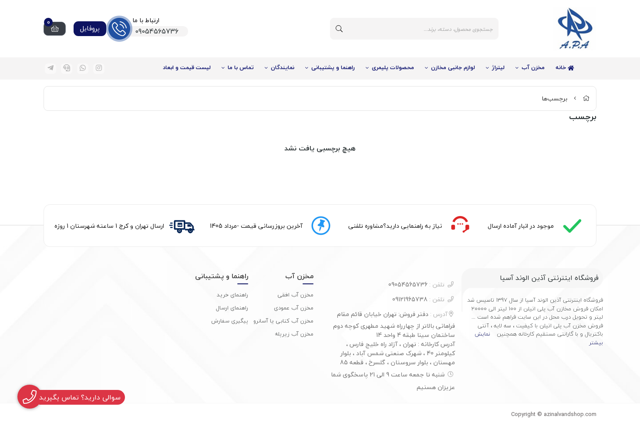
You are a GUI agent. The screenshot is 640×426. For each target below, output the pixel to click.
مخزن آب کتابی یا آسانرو (283, 321)
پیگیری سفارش (229, 321)
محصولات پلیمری (393, 67)
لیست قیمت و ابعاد (187, 67)
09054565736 (416, 284)
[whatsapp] (82, 69)
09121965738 (418, 299)
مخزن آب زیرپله (294, 334)
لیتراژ (498, 67)
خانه (562, 67)
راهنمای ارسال (232, 308)
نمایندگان (282, 67)
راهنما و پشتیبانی (333, 67)
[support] (66, 69)
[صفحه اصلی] (586, 98)
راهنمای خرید (232, 295)
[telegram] (50, 69)
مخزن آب (533, 67)
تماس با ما (241, 67)
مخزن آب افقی (295, 295)
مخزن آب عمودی (293, 308)
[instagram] (98, 69)
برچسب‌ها (554, 98)
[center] (339, 29)
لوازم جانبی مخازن (453, 67)
